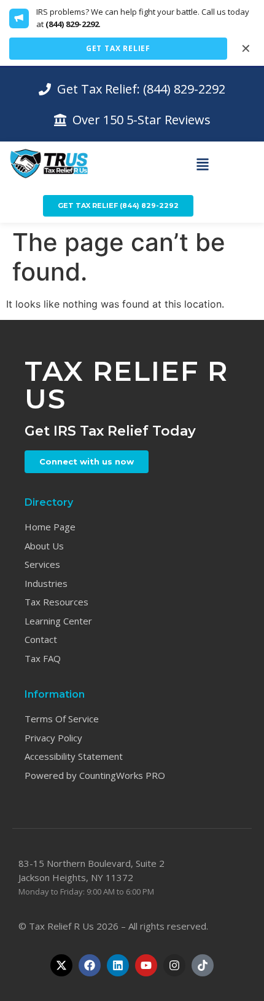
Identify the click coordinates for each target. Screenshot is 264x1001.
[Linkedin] (118, 965)
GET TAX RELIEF (118, 48)
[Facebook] (90, 965)
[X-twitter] (61, 965)
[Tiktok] (203, 965)
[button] (202, 165)
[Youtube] (146, 965)
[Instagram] (174, 965)
